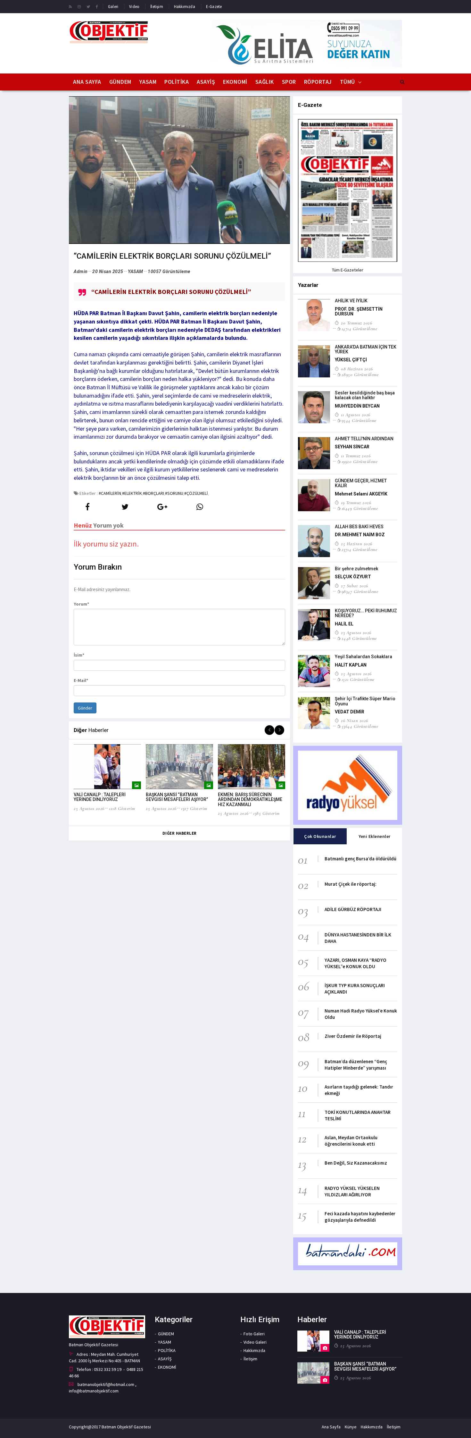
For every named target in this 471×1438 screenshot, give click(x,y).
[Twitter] (88, 6)
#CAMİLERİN (110, 493)
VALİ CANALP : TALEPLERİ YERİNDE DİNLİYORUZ (100, 797)
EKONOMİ (235, 81)
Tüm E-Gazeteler (347, 270)
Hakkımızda (184, 6)
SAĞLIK (264, 81)
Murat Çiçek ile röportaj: (350, 884)
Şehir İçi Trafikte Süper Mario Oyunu (365, 701)
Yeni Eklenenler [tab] (375, 836)
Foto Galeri (254, 1334)
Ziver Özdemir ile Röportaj (353, 1036)
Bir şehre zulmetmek (356, 568)
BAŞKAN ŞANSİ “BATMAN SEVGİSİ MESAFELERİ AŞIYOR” (177, 797)
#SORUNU (174, 493)
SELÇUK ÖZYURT (353, 576)
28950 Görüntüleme (360, 374)
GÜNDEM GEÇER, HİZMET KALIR (361, 483)
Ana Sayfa (87, 81)
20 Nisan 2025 (107, 271)
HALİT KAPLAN (351, 664)
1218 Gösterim (122, 808)
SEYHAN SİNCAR (352, 446)
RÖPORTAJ (318, 81)
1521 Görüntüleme (358, 679)
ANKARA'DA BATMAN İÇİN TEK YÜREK (365, 349)
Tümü (347, 81)
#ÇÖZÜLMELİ (196, 493)
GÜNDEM (120, 81)
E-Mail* (81, 680)
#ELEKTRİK (132, 493)
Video (134, 6)
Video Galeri (255, 1342)
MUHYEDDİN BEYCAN (357, 406)
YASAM (148, 81)
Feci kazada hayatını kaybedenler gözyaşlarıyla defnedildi (360, 1216)
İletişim (156, 6)
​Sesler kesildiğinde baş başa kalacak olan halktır (365, 395)
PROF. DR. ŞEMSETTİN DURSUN (359, 311)
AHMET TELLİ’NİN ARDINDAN (364, 438)
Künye (351, 1427)
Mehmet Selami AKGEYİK (361, 493)
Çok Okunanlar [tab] (320, 836)
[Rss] (70, 6)
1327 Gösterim (194, 808)
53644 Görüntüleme (360, 726)
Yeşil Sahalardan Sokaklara (363, 656)
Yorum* (81, 604)
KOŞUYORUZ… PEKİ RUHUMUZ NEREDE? (366, 613)
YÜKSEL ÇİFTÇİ (351, 359)
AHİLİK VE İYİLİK (351, 300)
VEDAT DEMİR (349, 711)
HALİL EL (344, 623)
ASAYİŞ (206, 81)
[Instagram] (79, 6)
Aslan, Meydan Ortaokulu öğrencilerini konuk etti (351, 1140)
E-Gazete (214, 6)
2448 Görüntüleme (359, 638)
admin (81, 271)
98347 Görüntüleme (360, 591)
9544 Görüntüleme (359, 420)
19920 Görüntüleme (359, 461)
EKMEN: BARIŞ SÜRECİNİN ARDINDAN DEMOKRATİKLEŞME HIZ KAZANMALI (250, 799)
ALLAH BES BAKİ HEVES (359, 526)
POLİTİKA (176, 81)
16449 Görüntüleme (360, 508)
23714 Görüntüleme (359, 549)
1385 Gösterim (266, 813)
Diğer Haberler (179, 833)
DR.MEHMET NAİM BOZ (360, 534)
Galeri (113, 6)
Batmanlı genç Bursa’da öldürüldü (360, 859)
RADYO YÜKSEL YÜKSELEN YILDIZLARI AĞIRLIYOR (352, 1191)
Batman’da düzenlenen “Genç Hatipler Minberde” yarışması (356, 1064)
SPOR (289, 81)
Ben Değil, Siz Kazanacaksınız (356, 1163)
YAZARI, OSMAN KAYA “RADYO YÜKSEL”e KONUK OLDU (355, 963)
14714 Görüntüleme (359, 329)
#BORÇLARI (153, 493)
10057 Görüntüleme (169, 271)
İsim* (79, 655)
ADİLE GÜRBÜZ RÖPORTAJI (353, 909)
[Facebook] (97, 6)
